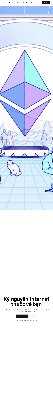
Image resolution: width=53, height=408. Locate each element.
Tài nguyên (34, 2)
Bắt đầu (45, 2)
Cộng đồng (26, 2)
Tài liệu (19, 2)
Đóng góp (32, 316)
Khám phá (11, 2)
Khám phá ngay (22, 316)
